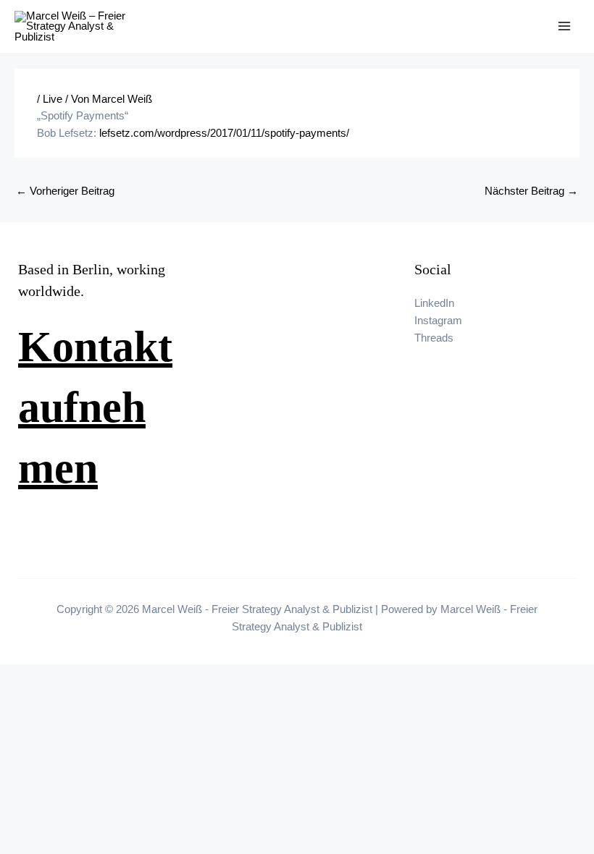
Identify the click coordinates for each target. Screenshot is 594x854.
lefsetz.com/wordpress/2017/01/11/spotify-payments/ (224, 133)
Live (52, 99)
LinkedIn (434, 303)
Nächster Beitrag (531, 191)
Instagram (438, 320)
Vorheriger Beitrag (65, 191)
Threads (433, 338)
